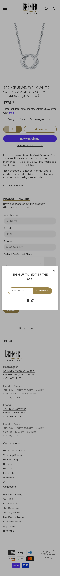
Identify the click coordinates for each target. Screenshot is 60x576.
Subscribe (42, 290)
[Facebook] (28, 300)
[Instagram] (32, 300)
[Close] (53, 270)
